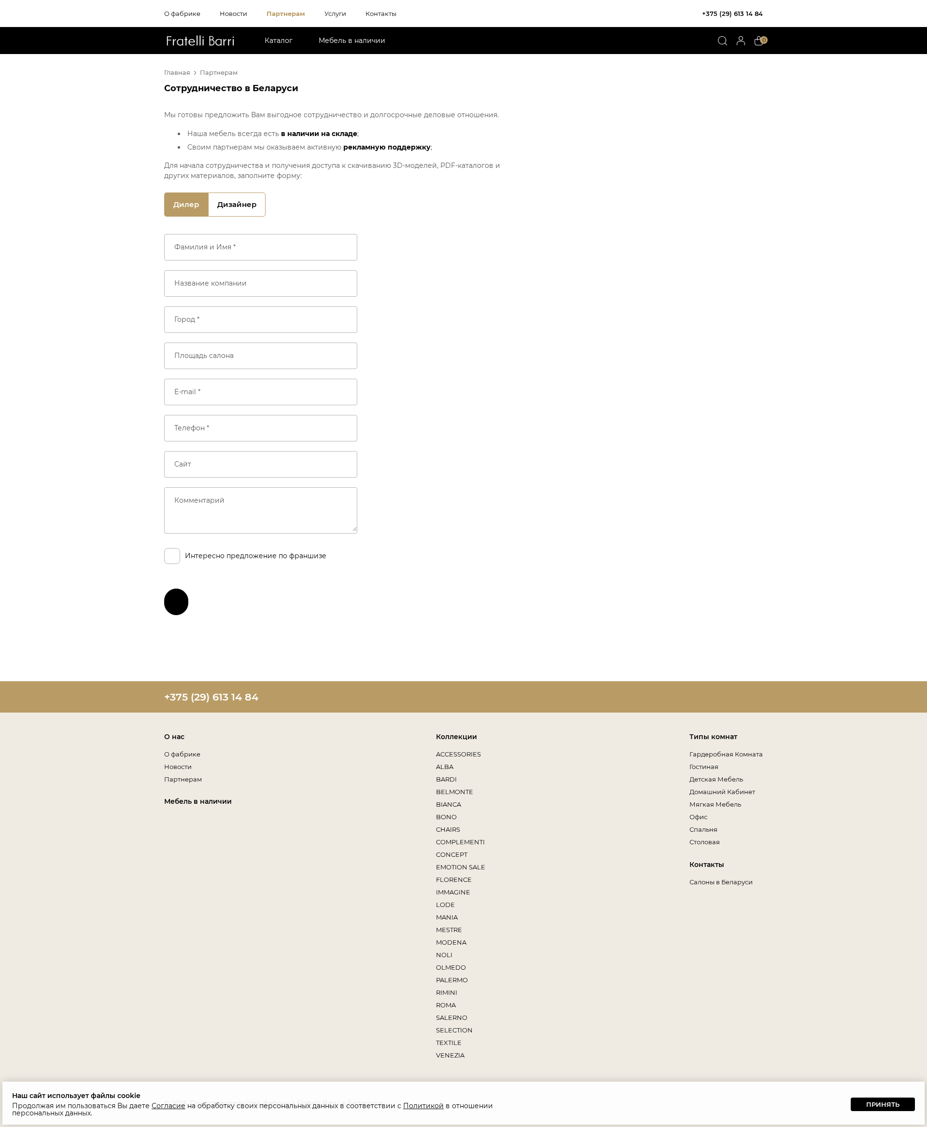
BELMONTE (454, 792)
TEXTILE (449, 1042)
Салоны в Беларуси (721, 882)
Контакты (380, 13)
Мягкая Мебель (715, 804)
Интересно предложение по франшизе (255, 555)
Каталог (279, 40)
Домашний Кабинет (722, 792)
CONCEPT (451, 854)
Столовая (704, 842)
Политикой (423, 1105)
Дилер (186, 204)
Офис (698, 817)
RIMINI (446, 992)
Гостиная (703, 766)
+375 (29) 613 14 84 (732, 13)
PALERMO (452, 980)
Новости (233, 13)
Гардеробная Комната (726, 754)
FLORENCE (454, 879)
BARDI (446, 779)
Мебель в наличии (352, 40)
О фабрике (182, 13)
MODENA (451, 942)
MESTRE (449, 930)
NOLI (444, 955)
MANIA (447, 917)
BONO (446, 817)
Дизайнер (236, 204)
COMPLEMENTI (460, 842)
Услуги (335, 13)
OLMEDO (451, 967)
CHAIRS (448, 829)
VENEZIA (450, 1055)
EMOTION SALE (460, 867)
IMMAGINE (453, 892)
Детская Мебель (716, 779)
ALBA (444, 766)
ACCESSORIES (458, 754)
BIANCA (448, 804)
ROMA (446, 1005)
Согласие (168, 1105)
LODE (445, 904)
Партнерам (286, 13)
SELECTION (454, 1030)
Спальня (703, 829)
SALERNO (451, 1017)
